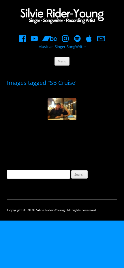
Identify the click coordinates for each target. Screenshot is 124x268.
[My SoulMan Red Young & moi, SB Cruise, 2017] (62, 109)
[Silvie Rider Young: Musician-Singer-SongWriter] (62, 16)
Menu (62, 61)
